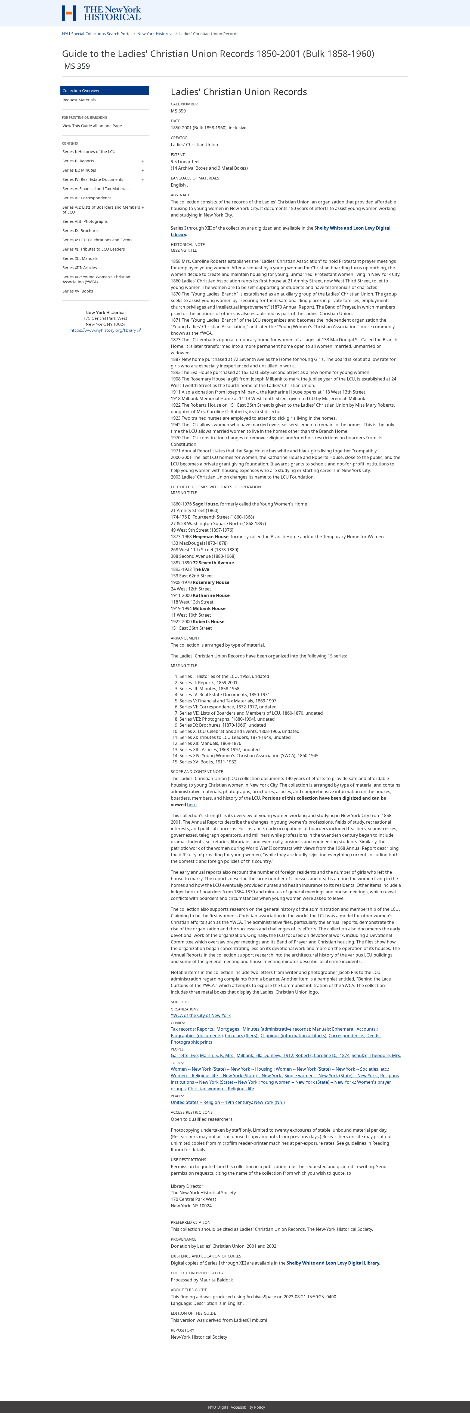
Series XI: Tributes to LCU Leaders (94, 249)
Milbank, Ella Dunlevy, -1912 (265, 1055)
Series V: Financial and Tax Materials (96, 188)
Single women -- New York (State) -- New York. (331, 1076)
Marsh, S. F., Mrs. (217, 1055)
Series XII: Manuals (80, 258)
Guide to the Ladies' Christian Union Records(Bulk (218, 59)
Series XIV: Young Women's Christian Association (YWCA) (96, 279)
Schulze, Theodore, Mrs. (376, 1055)
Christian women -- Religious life (221, 1089)
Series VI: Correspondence (87, 197)
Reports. (205, 1029)
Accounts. (367, 1029)
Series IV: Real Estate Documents (93, 179)
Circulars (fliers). (241, 1036)
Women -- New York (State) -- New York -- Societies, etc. (332, 1069)
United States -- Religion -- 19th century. (211, 1102)
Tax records (183, 1029)
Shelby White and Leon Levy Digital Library (333, 1263)
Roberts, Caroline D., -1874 (322, 1055)
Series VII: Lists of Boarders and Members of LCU (101, 210)
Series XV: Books (78, 291)
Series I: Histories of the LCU (89, 151)
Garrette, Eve (184, 1055)
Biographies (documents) (197, 1036)
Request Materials (79, 99)
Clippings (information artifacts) (293, 1036)
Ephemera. (343, 1029)
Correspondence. (346, 1036)
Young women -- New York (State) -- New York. (308, 1082)
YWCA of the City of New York (201, 1015)
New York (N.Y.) (269, 1102)
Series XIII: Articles (80, 267)
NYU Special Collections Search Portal (97, 33)
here (192, 805)
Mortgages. (228, 1029)
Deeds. (373, 1036)
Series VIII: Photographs (85, 221)
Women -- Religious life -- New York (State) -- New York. (226, 1076)
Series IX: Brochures (81, 230)
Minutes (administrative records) (276, 1029)
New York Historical (155, 33)
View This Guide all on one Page (92, 125)
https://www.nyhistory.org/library (103, 330)
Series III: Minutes (79, 170)
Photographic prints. (192, 1042)
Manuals (321, 1029)
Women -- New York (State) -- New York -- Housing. (222, 1069)
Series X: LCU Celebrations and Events (97, 239)
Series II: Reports (78, 160)
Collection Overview (81, 90)
